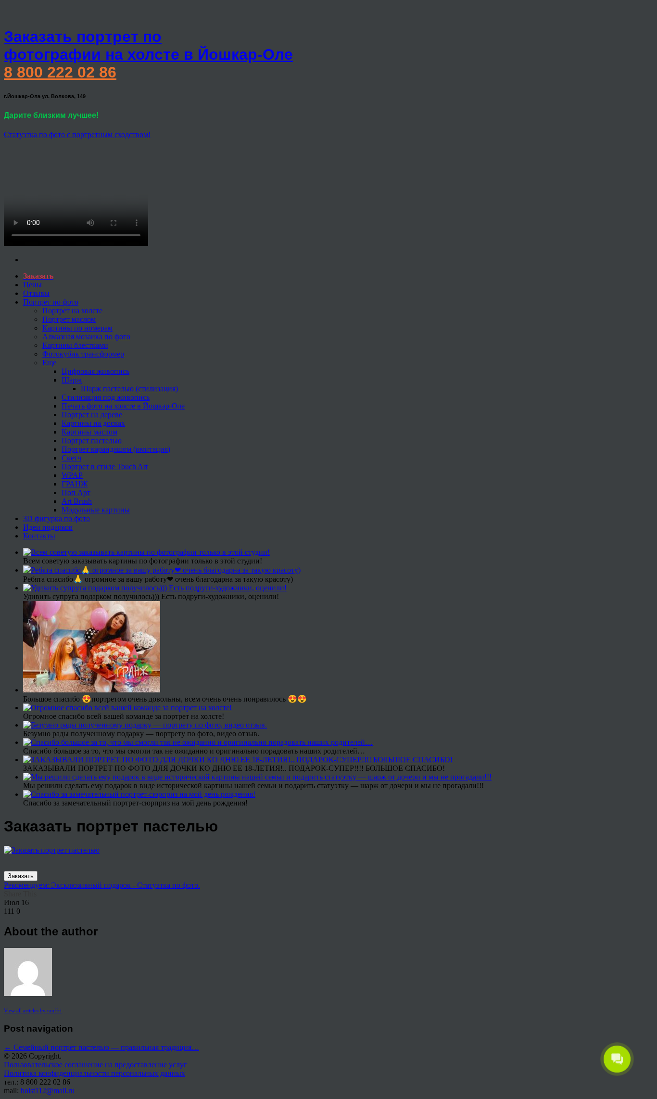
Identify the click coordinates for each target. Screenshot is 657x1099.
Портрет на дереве (92, 414)
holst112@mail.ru (48, 1090)
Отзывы (36, 293)
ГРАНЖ (75, 484)
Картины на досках (93, 423)
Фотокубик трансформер (83, 354)
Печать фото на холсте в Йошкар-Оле (123, 406)
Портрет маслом (69, 319)
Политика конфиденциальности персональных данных (94, 1073)
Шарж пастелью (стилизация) (129, 388)
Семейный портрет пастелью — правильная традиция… (101, 1047)
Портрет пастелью (92, 440)
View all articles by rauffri (33, 1010)
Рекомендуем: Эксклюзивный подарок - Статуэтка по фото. (102, 885)
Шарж (72, 380)
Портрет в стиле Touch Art (105, 466)
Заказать (21, 876)
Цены (32, 285)
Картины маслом (89, 432)
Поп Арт (76, 492)
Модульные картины (96, 510)
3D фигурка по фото (56, 518)
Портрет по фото (50, 302)
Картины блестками (75, 345)
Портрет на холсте (72, 311)
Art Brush (77, 501)
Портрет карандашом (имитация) (116, 449)
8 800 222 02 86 (60, 72)
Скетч (71, 458)
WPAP (72, 475)
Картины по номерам (77, 328)
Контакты (39, 536)
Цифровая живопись (95, 371)
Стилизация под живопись (106, 397)
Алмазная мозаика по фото (86, 336)
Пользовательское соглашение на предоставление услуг (95, 1065)
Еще (49, 362)
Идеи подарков (48, 527)
